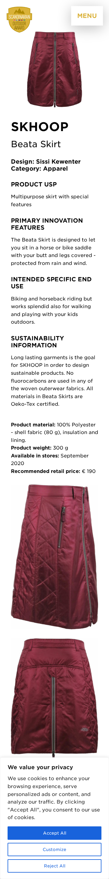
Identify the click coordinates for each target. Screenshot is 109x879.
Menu (87, 15)
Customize (54, 849)
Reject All (54, 865)
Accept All (54, 833)
